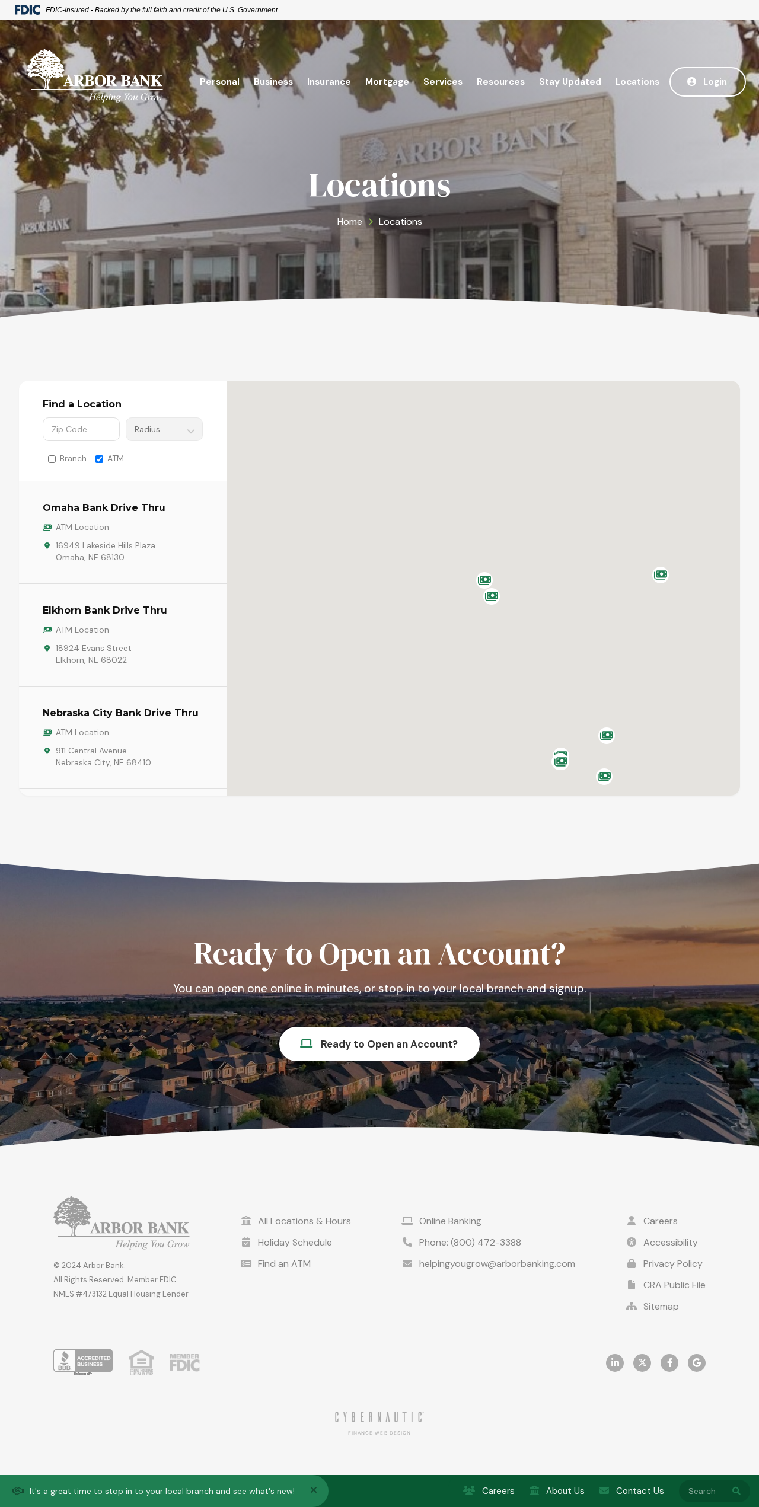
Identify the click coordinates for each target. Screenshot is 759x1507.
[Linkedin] (615, 1363)
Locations (637, 82)
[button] (220, 82)
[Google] (697, 1363)
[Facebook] (669, 1363)
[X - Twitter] (642, 1363)
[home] (95, 76)
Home (349, 221)
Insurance (329, 82)
